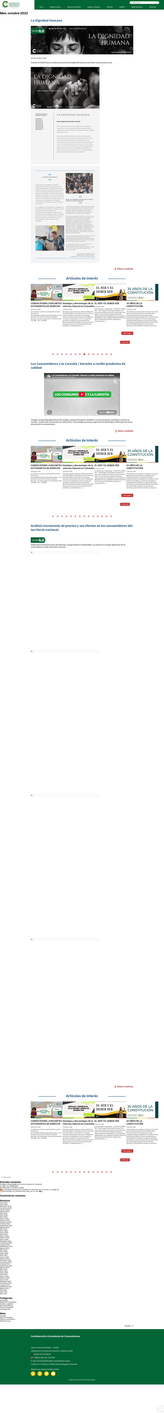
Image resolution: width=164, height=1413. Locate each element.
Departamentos (136, 7)
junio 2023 (4, 1252)
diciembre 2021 (5, 1281)
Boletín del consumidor (8, 1302)
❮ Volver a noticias (123, 268)
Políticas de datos (89, 1380)
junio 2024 (4, 1231)
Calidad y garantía (6, 1304)
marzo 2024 (4, 1236)
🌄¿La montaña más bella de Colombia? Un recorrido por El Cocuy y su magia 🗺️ (29, 1189)
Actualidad (4, 1300)
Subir (128, 1325)
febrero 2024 (5, 1238)
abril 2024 (3, 1234)
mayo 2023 (4, 1253)
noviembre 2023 (6, 1243)
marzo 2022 (4, 1276)
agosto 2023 (4, 1248)
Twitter (46, 1372)
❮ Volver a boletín (124, 430)
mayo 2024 (4, 1232)
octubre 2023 (5, 1245)
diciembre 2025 (5, 1206)
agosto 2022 (4, 1267)
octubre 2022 (5, 1264)
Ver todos (127, 333)
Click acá (125, 342)
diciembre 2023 (5, 1241)
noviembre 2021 (6, 1283)
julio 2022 (3, 1269)
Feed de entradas (6, 1317)
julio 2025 (3, 1213)
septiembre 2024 (6, 1225)
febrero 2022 (5, 1278)
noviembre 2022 (6, 1262)
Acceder (3, 1316)
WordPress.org (5, 1321)
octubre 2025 (5, 1210)
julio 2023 (3, 1250)
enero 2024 (4, 1239)
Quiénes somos (55, 7)
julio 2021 (3, 1290)
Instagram (39, 1372)
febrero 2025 (5, 1220)
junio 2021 (3, 1292)
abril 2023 (3, 1255)
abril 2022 (3, 1274)
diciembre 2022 (5, 1260)
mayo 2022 (4, 1273)
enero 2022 (4, 1280)
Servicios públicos (6, 1305)
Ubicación (152, 7)
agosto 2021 (4, 1288)
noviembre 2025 (6, 1208)
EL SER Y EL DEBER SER (9, 1186)
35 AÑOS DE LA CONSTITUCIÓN (12, 1188)
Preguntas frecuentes (76, 1380)
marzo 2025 (4, 1218)
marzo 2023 (4, 1257)
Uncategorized (5, 1309)
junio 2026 (4, 1204)
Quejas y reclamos (94, 7)
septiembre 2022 (6, 1266)
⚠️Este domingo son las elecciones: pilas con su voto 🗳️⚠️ (21, 1191)
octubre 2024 (5, 1224)
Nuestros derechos (74, 7)
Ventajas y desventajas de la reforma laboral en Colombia (21, 1184)
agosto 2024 (4, 1227)
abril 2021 (3, 1294)
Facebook (33, 1372)
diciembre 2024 (5, 1222)
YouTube (53, 1372)
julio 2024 (3, 1229)
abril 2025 (3, 1217)
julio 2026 (3, 1203)
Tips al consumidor (7, 1307)
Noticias (110, 7)
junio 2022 (4, 1271)
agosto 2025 (4, 1211)
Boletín (122, 7)
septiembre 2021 (6, 1287)
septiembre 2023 (6, 1246)
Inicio (41, 7)
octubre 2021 (5, 1285)
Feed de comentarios (7, 1319)
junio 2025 (4, 1215)
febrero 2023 (5, 1259)
